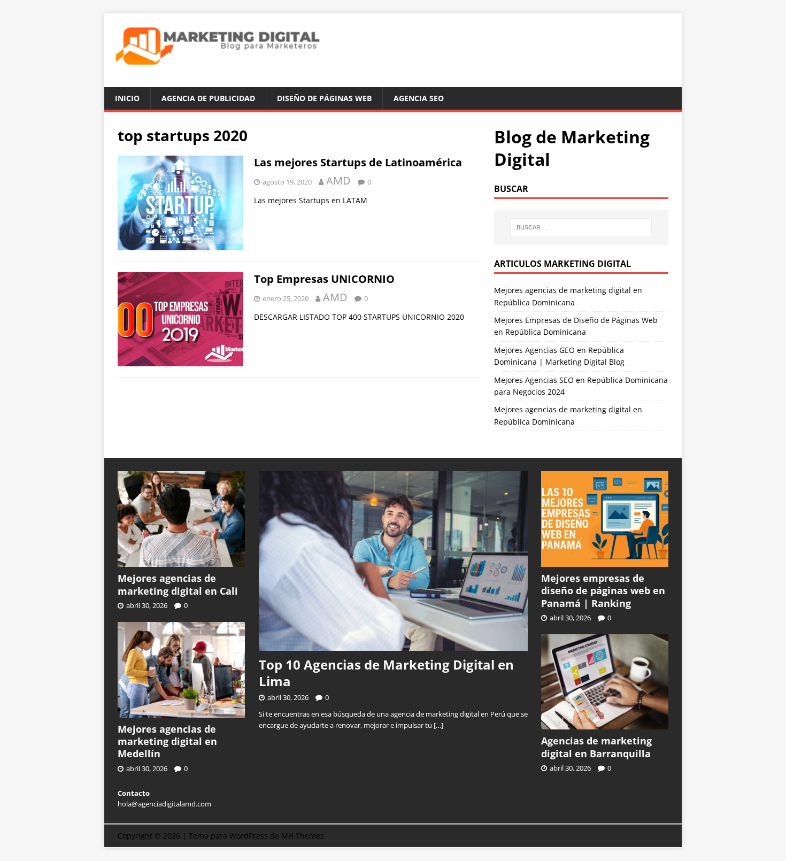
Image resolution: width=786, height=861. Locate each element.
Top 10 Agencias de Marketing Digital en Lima (386, 673)
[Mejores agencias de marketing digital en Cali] (181, 561)
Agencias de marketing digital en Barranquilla (596, 746)
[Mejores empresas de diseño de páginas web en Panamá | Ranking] (604, 561)
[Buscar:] (581, 227)
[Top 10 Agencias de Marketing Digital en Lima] (393, 645)
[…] (438, 725)
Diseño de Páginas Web (324, 98)
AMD (338, 180)
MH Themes (302, 836)
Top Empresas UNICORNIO (324, 279)
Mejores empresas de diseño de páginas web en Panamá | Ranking (603, 591)
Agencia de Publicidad (208, 98)
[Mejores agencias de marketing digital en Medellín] (181, 712)
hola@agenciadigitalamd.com (164, 804)
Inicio (127, 98)
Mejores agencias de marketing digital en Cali (178, 584)
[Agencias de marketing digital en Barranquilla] (604, 724)
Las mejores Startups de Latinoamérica (358, 162)
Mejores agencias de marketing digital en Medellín (167, 741)
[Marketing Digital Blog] (393, 80)
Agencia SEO (419, 98)
